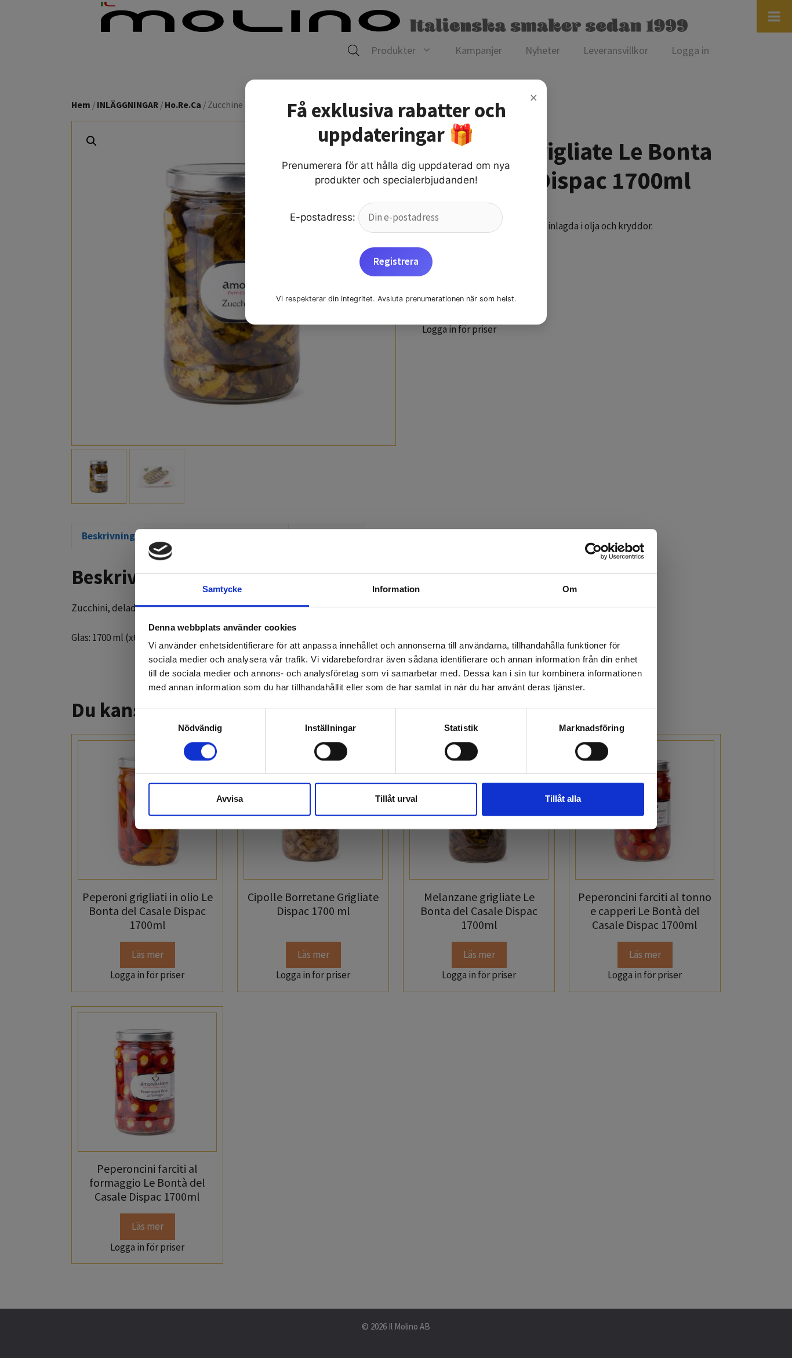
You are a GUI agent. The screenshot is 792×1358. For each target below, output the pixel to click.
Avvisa (229, 799)
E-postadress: (324, 217)
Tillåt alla (563, 799)
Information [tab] (396, 590)
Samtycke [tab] (222, 590)
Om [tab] (569, 590)
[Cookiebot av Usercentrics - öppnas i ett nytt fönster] (593, 551)
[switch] (330, 751)
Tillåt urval (396, 799)
